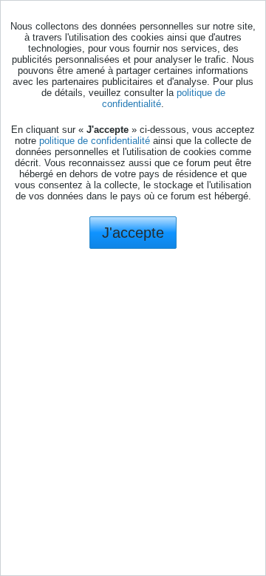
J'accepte (133, 232)
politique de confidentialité (94, 140)
